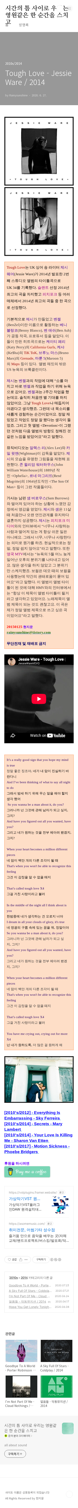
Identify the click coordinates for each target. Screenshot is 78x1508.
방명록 (24, 24)
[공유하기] (20, 1259)
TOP (69, 1494)
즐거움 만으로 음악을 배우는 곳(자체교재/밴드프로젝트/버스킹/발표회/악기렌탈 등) (38, 1238)
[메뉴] (69, 8)
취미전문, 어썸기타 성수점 (32, 1230)
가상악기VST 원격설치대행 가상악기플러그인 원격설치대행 (25, 1198)
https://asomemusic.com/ (27, 1223)
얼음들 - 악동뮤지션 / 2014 (27, 1301)
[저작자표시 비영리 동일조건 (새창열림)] (55, 1259)
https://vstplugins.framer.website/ (33, 1192)
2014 (24, 1277)
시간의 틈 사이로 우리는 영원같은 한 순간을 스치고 (36, 9)
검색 (60, 8)
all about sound (15, 1445)
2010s (13, 1277)
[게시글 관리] (26, 1259)
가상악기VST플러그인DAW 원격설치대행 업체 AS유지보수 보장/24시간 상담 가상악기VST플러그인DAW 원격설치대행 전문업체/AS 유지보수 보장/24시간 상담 (26, 1207)
